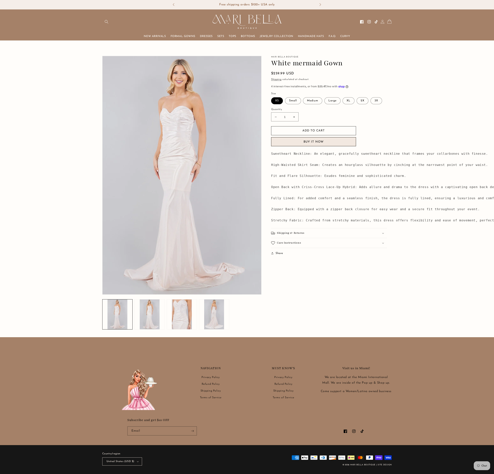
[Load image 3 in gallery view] (182, 314)
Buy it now (314, 141)
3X (376, 100)
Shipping (276, 79)
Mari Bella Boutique (363, 465)
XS (277, 100)
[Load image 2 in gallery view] (149, 314)
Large (332, 100)
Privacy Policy (210, 377)
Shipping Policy (210, 390)
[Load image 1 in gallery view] (117, 314)
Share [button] (279, 253)
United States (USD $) (120, 461)
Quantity (276, 109)
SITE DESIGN (385, 465)
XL (348, 100)
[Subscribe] (192, 430)
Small (293, 100)
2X (362, 100)
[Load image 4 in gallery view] (214, 314)
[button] (175, 5)
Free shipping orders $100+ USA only (247, 4)
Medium (312, 100)
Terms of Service (211, 397)
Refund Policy (211, 384)
